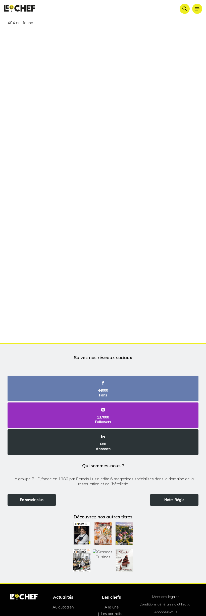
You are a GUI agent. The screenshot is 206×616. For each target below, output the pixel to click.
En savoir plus (31, 500)
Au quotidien (63, 607)
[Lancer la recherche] (185, 9)
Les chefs (111, 597)
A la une (112, 607)
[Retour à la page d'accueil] (24, 597)
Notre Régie (174, 500)
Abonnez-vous (165, 612)
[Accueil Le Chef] (19, 8)
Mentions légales (165, 596)
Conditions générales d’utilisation (165, 604)
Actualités (63, 597)
